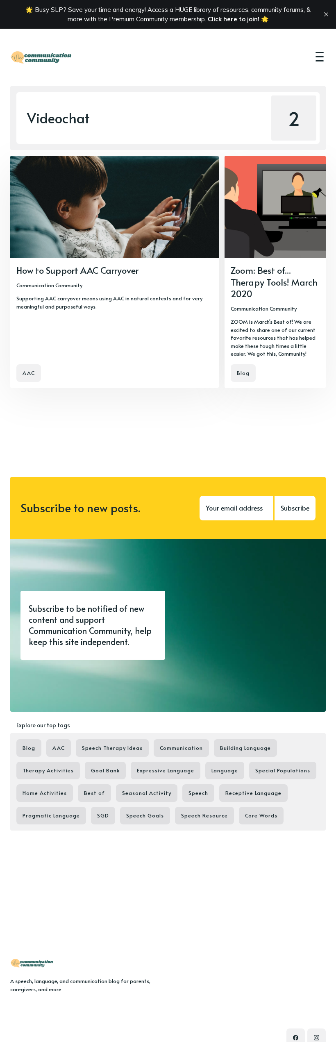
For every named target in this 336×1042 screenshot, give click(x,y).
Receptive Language (253, 793)
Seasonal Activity (146, 793)
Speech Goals (145, 815)
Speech (198, 793)
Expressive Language (165, 770)
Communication (181, 747)
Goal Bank (105, 770)
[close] (326, 14)
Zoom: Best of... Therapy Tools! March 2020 (274, 282)
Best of (94, 793)
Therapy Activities (48, 770)
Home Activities (45, 793)
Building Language (245, 747)
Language (224, 770)
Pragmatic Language (51, 815)
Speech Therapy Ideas (112, 747)
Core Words (261, 815)
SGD (103, 815)
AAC (29, 373)
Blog (243, 373)
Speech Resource (204, 815)
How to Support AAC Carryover (77, 270)
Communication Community (49, 285)
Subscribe (295, 507)
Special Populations (282, 770)
